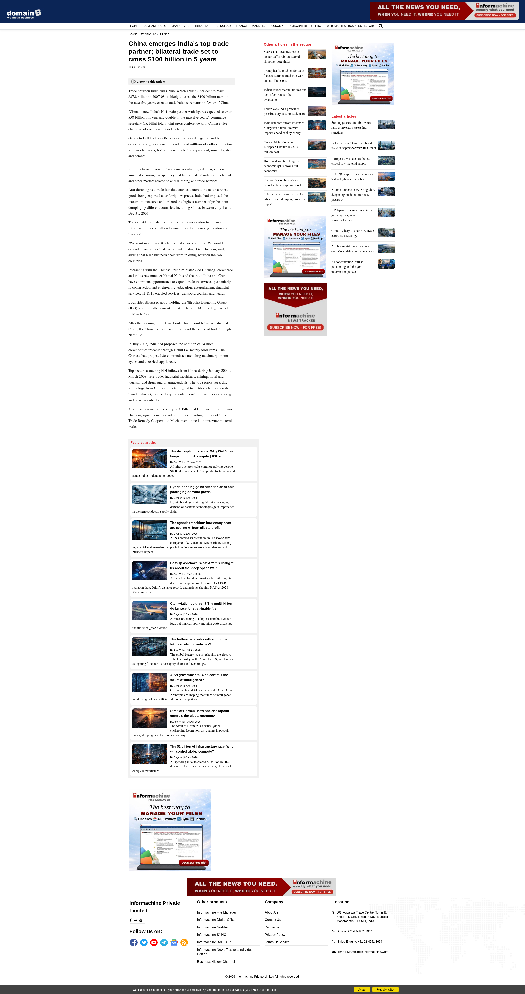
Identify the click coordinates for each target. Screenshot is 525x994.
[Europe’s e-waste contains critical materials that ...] (386, 162)
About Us (271, 912)
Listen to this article (151, 81)
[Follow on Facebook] (133, 942)
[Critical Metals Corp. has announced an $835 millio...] (317, 147)
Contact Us (273, 919)
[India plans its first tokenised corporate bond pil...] (386, 146)
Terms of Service (277, 942)
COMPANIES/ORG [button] (155, 25)
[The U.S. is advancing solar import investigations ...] (317, 200)
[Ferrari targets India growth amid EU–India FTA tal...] (317, 112)
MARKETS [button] (258, 25)
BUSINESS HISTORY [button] (361, 25)
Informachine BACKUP (214, 942)
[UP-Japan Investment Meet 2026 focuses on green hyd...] (386, 216)
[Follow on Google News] (174, 942)
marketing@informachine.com (367, 951)
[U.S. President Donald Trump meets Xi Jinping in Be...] (317, 76)
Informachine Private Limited (255, 976)
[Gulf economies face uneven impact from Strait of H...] (317, 167)
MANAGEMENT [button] (181, 25)
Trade (164, 34)
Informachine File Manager (216, 912)
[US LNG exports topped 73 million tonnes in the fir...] (386, 178)
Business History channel (216, 961)
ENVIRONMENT (297, 25)
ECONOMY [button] (276, 25)
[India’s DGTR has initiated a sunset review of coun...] (317, 128)
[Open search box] (380, 26)
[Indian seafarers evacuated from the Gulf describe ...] (317, 95)
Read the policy (386, 989)
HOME (132, 34)
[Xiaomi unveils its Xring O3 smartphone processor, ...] (386, 195)
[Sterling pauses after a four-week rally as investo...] (386, 128)
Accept (362, 989)
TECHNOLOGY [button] (222, 25)
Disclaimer (272, 927)
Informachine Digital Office (216, 919)
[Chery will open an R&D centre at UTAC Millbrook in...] (386, 234)
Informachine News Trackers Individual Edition (225, 952)
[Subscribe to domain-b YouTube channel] (154, 942)
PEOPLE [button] (133, 25)
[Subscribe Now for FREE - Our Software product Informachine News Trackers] (444, 11)
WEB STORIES (336, 25)
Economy (148, 34)
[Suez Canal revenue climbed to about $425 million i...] (317, 57)
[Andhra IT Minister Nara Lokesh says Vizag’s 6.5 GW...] (386, 250)
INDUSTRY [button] (202, 25)
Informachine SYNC (211, 934)
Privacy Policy (275, 934)
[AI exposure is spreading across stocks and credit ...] (386, 267)
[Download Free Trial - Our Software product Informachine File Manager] (194, 830)
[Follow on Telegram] (164, 942)
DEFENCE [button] (316, 25)
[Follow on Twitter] (144, 942)
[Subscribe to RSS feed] (184, 942)
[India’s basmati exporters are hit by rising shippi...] (317, 183)
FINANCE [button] (242, 25)
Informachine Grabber (213, 927)
